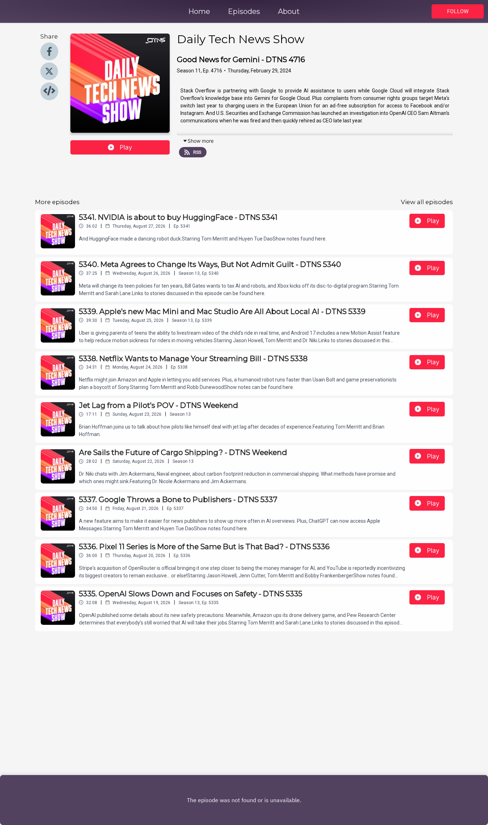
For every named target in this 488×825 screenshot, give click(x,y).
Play (126, 147)
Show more (201, 141)
